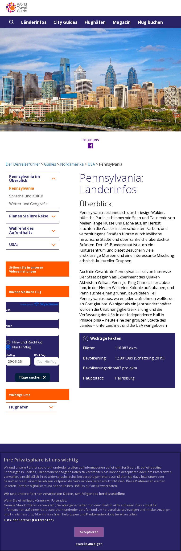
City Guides (65, 22)
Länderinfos (33, 22)
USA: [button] (13, 245)
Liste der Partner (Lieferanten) (28, 520)
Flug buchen (150, 22)
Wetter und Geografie (28, 203)
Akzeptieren (89, 532)
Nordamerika (72, 164)
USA (91, 164)
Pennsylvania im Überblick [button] (24, 179)
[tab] (32, 178)
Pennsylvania (21, 188)
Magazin (122, 22)
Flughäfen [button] (19, 407)
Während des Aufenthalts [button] (21, 230)
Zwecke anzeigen (89, 544)
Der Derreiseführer (23, 164)
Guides (50, 164)
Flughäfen (95, 22)
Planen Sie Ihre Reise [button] (28, 216)
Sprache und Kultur (26, 196)
